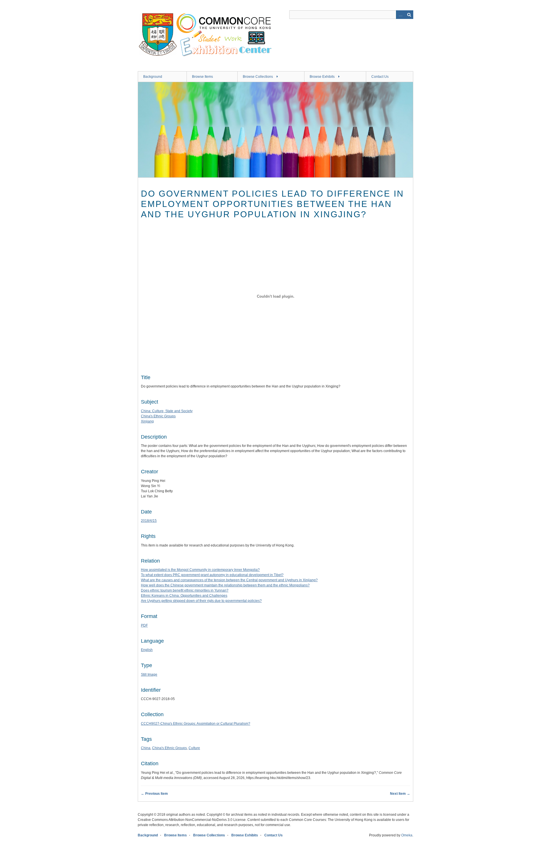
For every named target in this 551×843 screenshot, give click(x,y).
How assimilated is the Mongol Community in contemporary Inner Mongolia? (200, 570)
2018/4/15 (149, 521)
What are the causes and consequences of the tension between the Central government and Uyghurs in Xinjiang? (229, 580)
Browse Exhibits (322, 77)
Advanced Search (400, 14)
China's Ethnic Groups (158, 416)
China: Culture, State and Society (167, 411)
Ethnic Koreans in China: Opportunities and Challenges (184, 596)
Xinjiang (147, 421)
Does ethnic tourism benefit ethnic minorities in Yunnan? (184, 590)
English (147, 650)
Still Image (149, 675)
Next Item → (400, 794)
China (145, 748)
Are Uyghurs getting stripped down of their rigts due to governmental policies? (201, 601)
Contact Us (380, 77)
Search (409, 14)
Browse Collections (258, 77)
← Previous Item (154, 794)
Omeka (406, 835)
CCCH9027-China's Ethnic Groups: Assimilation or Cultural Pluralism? (195, 724)
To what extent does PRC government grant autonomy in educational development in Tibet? (212, 575)
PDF (144, 625)
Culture (194, 748)
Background (152, 77)
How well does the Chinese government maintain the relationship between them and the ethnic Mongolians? (225, 585)
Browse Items (202, 77)
